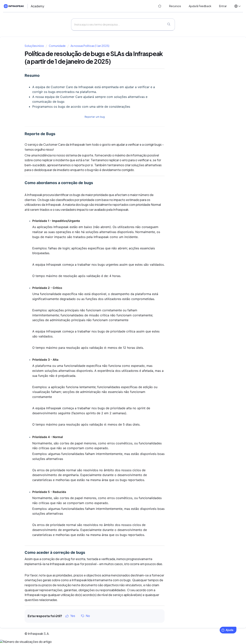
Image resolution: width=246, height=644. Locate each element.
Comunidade (57, 45)
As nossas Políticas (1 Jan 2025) (90, 45)
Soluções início (34, 45)
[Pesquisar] (168, 24)
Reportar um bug (95, 116)
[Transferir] (116, 280)
